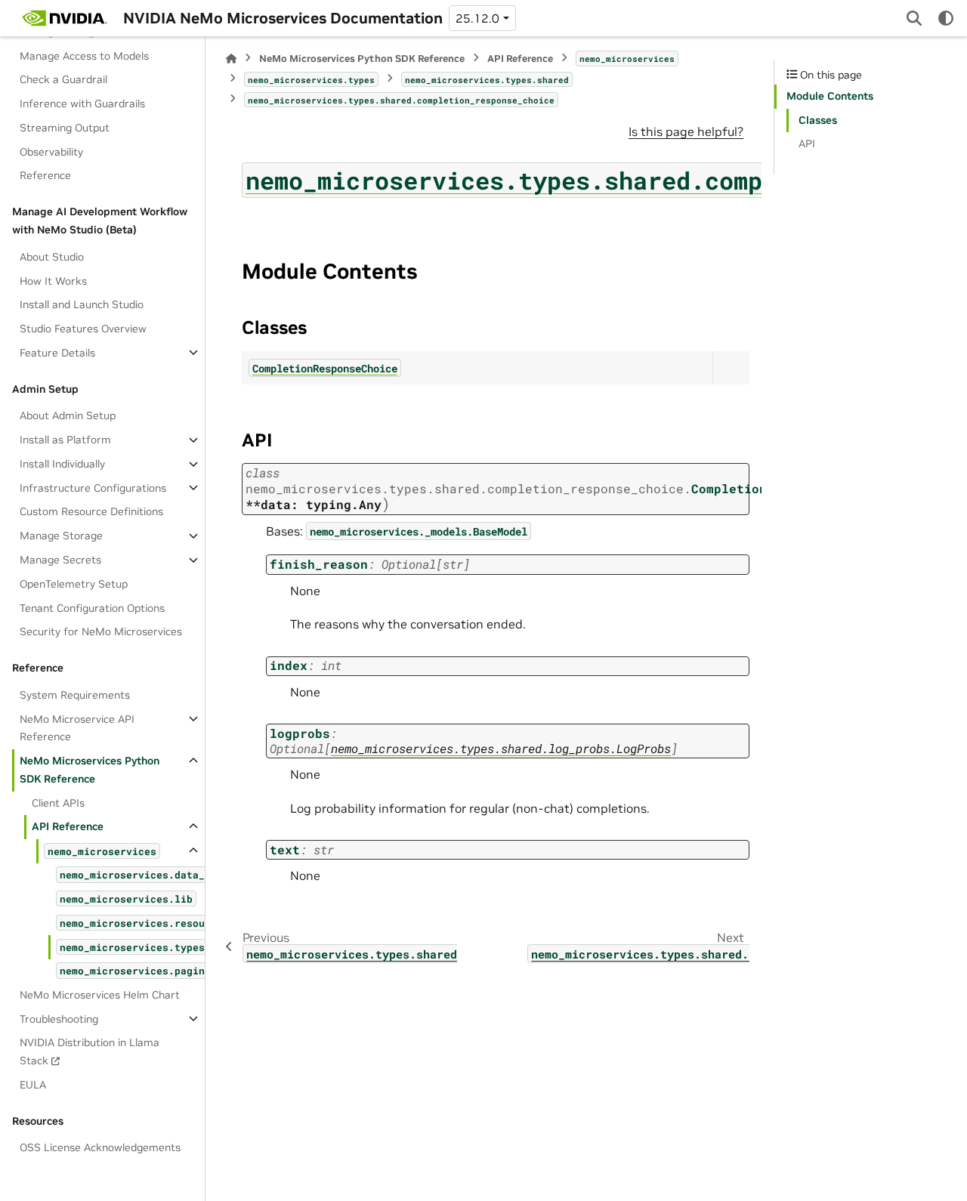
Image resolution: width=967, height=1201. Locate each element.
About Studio (52, 256)
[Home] (231, 58)
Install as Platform (65, 439)
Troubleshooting (59, 1018)
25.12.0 (477, 18)
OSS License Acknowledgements (100, 1147)
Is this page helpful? (686, 131)
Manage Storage (61, 535)
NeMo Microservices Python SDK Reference (89, 770)
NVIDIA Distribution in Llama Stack (89, 1051)
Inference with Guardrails (82, 103)
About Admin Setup (68, 415)
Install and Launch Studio (82, 304)
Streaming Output (65, 127)
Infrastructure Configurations (93, 487)
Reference (45, 175)
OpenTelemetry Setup (74, 583)
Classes (818, 120)
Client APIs (58, 802)
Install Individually (62, 464)
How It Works (53, 280)
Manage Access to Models (84, 55)
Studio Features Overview (83, 328)
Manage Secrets (60, 560)
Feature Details (57, 352)
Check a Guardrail (63, 79)
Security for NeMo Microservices (101, 631)
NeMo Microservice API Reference (77, 727)
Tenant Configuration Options (92, 607)
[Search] (914, 18)
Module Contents (829, 96)
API (807, 143)
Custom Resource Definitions (91, 511)
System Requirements (75, 694)
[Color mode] (946, 18)
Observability (51, 151)
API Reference (67, 826)
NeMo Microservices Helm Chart (100, 994)
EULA (33, 1084)
